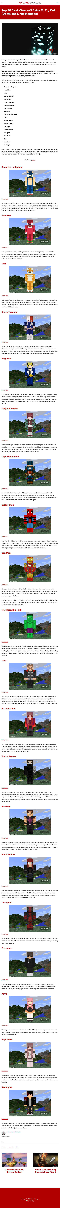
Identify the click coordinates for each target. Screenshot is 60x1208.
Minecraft (7, 1136)
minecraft (11, 1147)
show (33, 160)
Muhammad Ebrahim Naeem (14, 1132)
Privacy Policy (30, 1201)
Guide (4, 1147)
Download (5, 199)
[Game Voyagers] (30, 2)
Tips (17, 1147)
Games (3, 1136)
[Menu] (2, 2)
